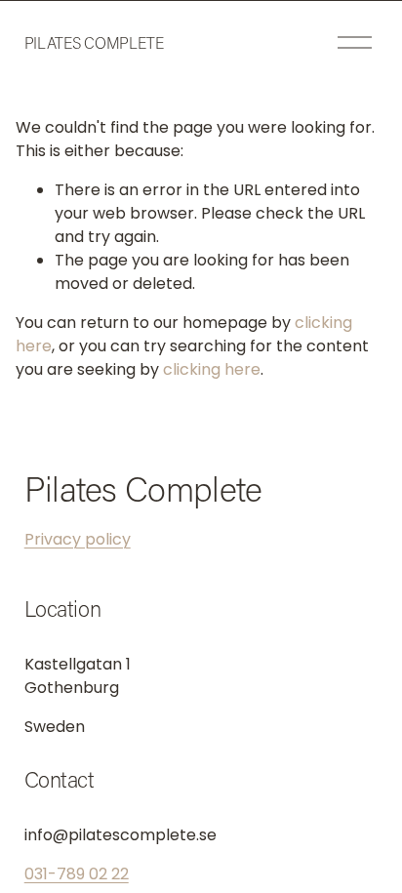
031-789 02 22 (76, 874)
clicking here (212, 369)
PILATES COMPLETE (94, 42)
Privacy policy (77, 539)
